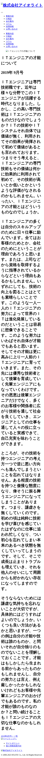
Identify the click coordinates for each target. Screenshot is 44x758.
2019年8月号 (7, 736)
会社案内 (10, 21)
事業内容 (10, 16)
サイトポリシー (13, 743)
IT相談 (9, 19)
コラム (9, 24)
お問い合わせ (12, 29)
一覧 (16, 736)
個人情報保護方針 (14, 746)
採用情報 (10, 26)
